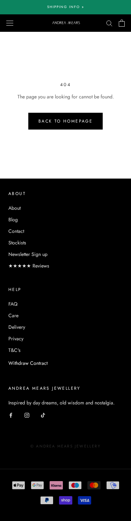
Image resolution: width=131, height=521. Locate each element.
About (14, 207)
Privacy (15, 338)
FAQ (12, 303)
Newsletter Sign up (28, 254)
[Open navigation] (9, 23)
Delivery (16, 327)
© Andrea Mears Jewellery (65, 446)
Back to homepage (65, 121)
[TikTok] (43, 415)
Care (13, 315)
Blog (13, 219)
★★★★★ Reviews (28, 265)
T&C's (14, 350)
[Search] (109, 23)
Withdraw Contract (28, 363)
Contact (16, 231)
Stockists (17, 242)
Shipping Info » (65, 6)
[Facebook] (10, 415)
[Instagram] (26, 415)
